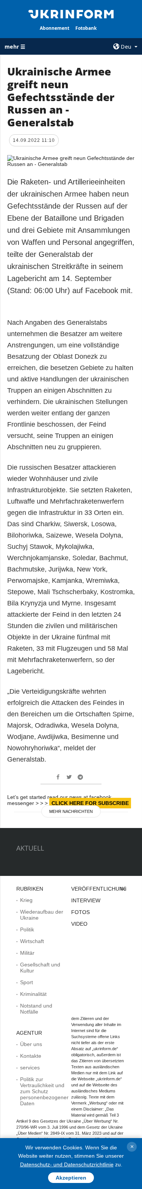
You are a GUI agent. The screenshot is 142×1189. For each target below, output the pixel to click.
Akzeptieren (71, 1178)
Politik (27, 929)
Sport (26, 982)
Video (79, 924)
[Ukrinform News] (71, 13)
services (30, 1068)
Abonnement (54, 28)
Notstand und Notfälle (36, 1009)
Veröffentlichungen (102, 889)
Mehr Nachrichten (71, 811)
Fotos (80, 912)
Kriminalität (33, 994)
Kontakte (30, 1056)
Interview (85, 900)
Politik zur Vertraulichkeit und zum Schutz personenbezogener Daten (44, 1091)
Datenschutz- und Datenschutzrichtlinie (67, 1164)
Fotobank (86, 28)
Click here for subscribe (90, 803)
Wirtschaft (32, 941)
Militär (27, 953)
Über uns (31, 1044)
